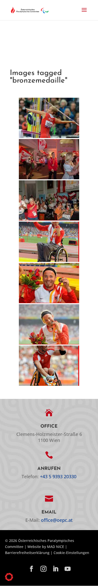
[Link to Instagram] (43, 569)
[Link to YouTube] (68, 569)
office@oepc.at (57, 520)
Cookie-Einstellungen (71, 552)
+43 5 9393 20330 (58, 476)
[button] (84, 13)
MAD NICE (55, 546)
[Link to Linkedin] (56, 569)
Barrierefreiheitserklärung (27, 552)
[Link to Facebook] (31, 569)
